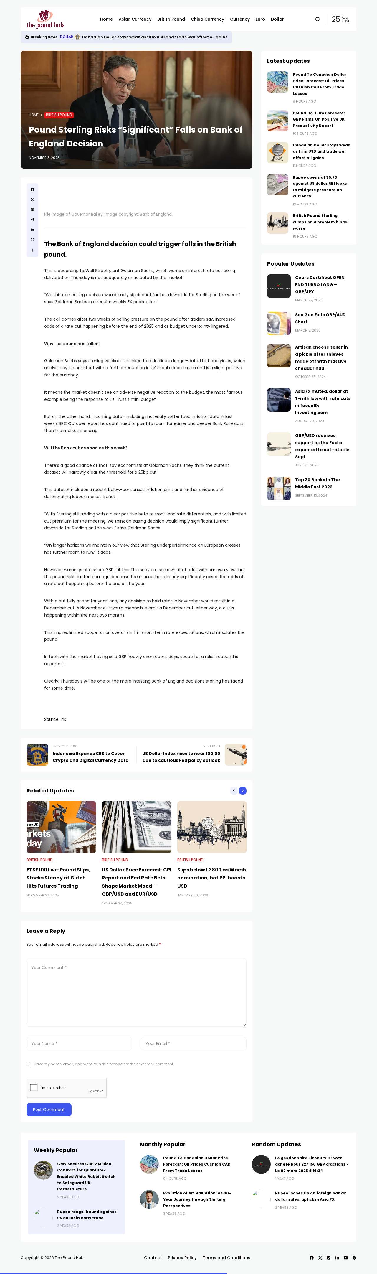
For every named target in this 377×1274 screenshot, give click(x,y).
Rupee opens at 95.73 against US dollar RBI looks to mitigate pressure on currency (181, 37)
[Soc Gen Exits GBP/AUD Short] (279, 323)
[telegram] (32, 219)
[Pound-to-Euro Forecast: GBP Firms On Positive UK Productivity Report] (277, 120)
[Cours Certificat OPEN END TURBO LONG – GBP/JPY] (279, 286)
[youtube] (346, 1258)
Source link (55, 719)
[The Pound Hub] (59, 19)
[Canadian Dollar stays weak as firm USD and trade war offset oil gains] (277, 152)
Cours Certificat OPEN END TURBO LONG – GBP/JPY (320, 285)
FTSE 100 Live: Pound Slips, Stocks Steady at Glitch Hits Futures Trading (58, 877)
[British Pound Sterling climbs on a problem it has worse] (277, 223)
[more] (32, 250)
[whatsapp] (32, 239)
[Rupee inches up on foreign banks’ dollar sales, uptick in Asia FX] (261, 1199)
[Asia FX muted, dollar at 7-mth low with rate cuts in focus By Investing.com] (279, 400)
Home (34, 115)
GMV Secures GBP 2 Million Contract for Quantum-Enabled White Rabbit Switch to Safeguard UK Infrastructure (86, 1176)
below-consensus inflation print (140, 489)
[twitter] (32, 199)
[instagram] (329, 1258)
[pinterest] (32, 209)
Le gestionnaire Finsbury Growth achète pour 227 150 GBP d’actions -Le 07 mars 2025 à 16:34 (312, 1164)
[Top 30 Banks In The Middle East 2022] (279, 488)
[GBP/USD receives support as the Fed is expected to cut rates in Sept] (279, 444)
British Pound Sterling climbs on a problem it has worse (320, 222)
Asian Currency (74, 36)
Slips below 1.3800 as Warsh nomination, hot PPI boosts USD (211, 877)
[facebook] (32, 189)
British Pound (59, 115)
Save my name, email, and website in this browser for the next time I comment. (104, 1064)
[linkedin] (32, 229)
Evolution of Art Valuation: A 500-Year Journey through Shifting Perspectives (197, 1199)
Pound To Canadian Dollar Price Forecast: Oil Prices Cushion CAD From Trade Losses (197, 1164)
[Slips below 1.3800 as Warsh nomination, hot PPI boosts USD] (212, 827)
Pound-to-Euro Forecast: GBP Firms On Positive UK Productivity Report (319, 119)
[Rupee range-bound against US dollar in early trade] (43, 1218)
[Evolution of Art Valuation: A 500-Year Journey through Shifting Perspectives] (149, 1199)
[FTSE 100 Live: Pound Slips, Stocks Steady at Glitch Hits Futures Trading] (61, 827)
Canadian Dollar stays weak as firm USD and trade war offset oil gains (321, 151)
